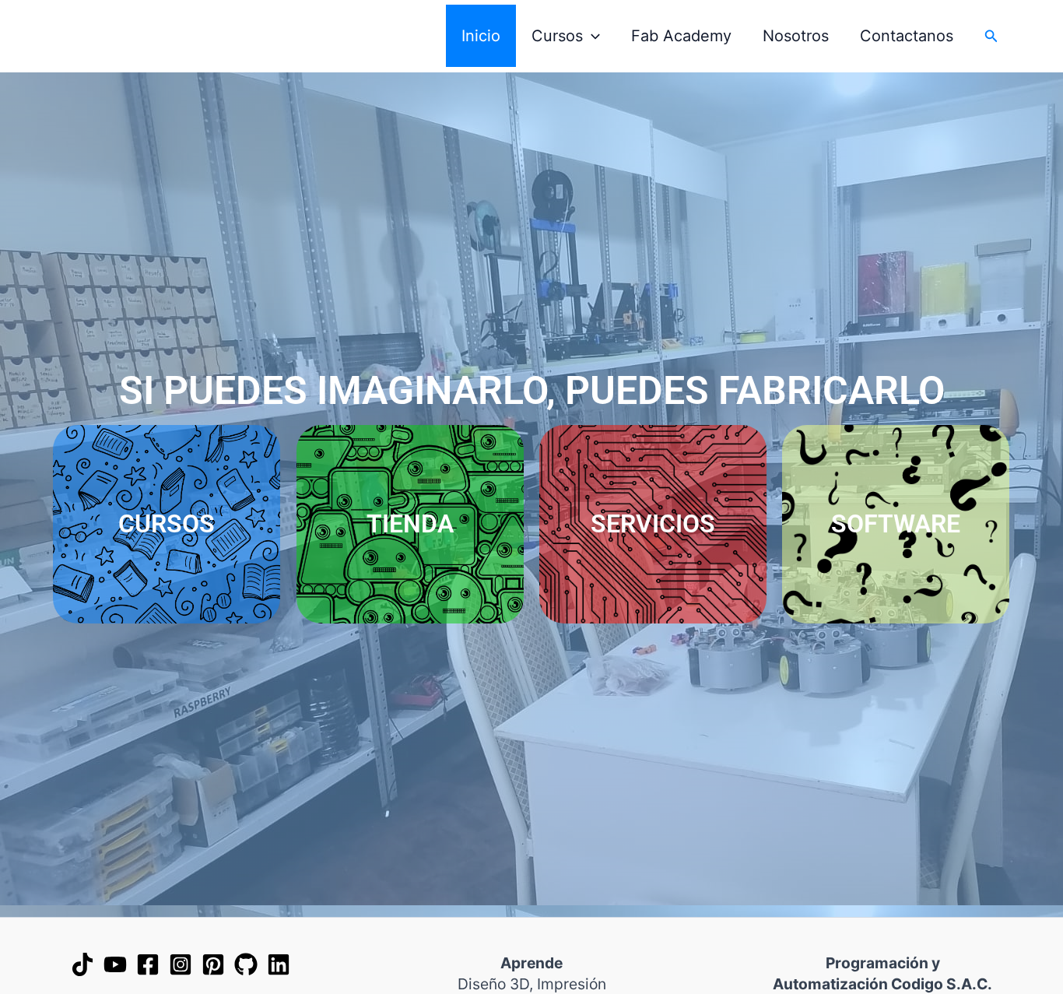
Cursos (557, 35)
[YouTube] (115, 964)
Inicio (480, 35)
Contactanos (906, 35)
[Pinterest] (213, 964)
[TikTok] (82, 964)
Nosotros (796, 35)
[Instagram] (180, 964)
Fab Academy (681, 35)
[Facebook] (148, 964)
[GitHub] (246, 964)
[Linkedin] (278, 964)
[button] (591, 36)
